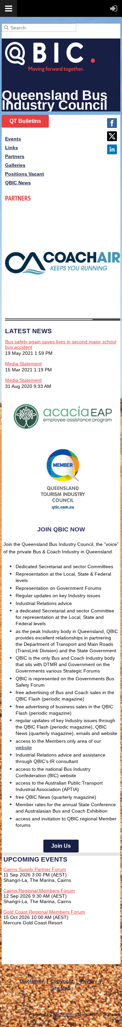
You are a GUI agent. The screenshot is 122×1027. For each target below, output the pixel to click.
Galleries (15, 165)
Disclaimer (32, 981)
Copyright (62, 981)
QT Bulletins (25, 121)
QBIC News (18, 182)
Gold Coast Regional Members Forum (44, 912)
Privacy (88, 981)
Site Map (60, 988)
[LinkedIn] (112, 149)
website (24, 747)
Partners (14, 156)
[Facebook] (112, 123)
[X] (112, 136)
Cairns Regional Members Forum (39, 890)
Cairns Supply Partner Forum (34, 869)
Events (13, 138)
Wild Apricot (64, 1014)
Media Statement (23, 363)
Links (11, 147)
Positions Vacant (24, 174)
